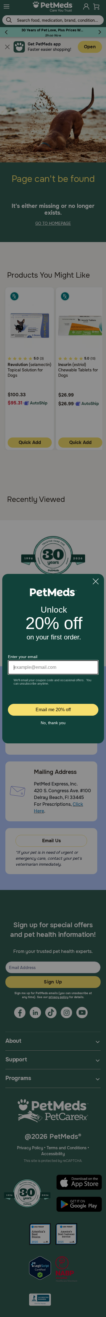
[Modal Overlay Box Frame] (53, 658)
